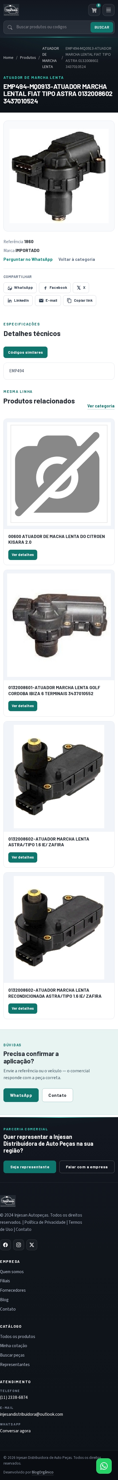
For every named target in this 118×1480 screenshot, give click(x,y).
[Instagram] (18, 1244)
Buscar (102, 27)
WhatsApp (21, 1095)
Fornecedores (13, 1290)
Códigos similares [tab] (25, 352)
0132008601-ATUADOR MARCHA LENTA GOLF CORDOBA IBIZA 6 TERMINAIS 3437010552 (54, 690)
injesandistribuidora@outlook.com (31, 1414)
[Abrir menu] (109, 10)
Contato (57, 1095)
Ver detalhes (23, 554)
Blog (4, 1300)
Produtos (28, 58)
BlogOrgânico (43, 1472)
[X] (31, 1244)
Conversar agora (15, 1431)
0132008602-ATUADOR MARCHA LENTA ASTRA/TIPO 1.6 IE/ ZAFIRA (48, 841)
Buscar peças (12, 1355)
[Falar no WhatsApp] (104, 1466)
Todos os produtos (17, 1336)
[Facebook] (5, 1244)
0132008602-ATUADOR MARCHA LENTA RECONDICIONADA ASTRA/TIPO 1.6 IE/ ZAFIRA (55, 992)
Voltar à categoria (76, 259)
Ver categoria (101, 405)
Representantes (15, 1364)
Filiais (5, 1281)
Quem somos (12, 1272)
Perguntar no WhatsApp (28, 259)
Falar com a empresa (87, 1166)
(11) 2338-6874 (14, 1397)
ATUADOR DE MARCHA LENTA (50, 57)
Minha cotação (13, 1346)
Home (8, 58)
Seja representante (30, 1166)
